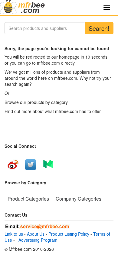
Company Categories (78, 198)
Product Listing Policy (68, 234)
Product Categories (28, 198)
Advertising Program (36, 240)
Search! (99, 28)
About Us (35, 234)
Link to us (14, 234)
